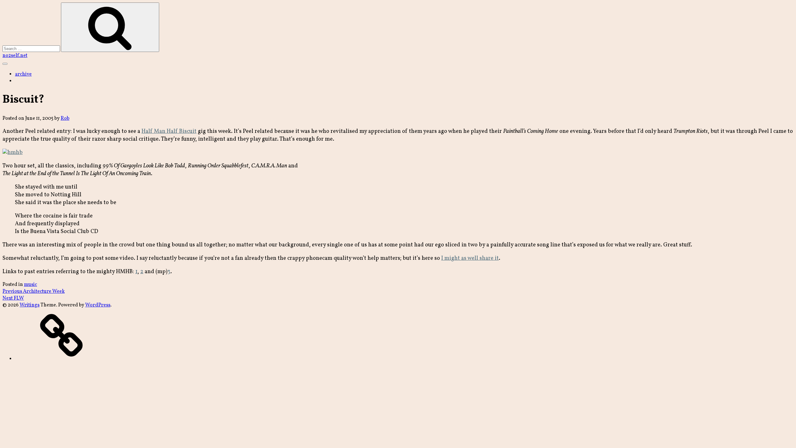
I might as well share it (470, 258)
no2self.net (14, 55)
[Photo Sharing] (12, 152)
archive (23, 74)
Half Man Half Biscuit (169, 131)
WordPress (97, 305)
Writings (29, 305)
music (30, 284)
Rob (65, 118)
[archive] (61, 359)
